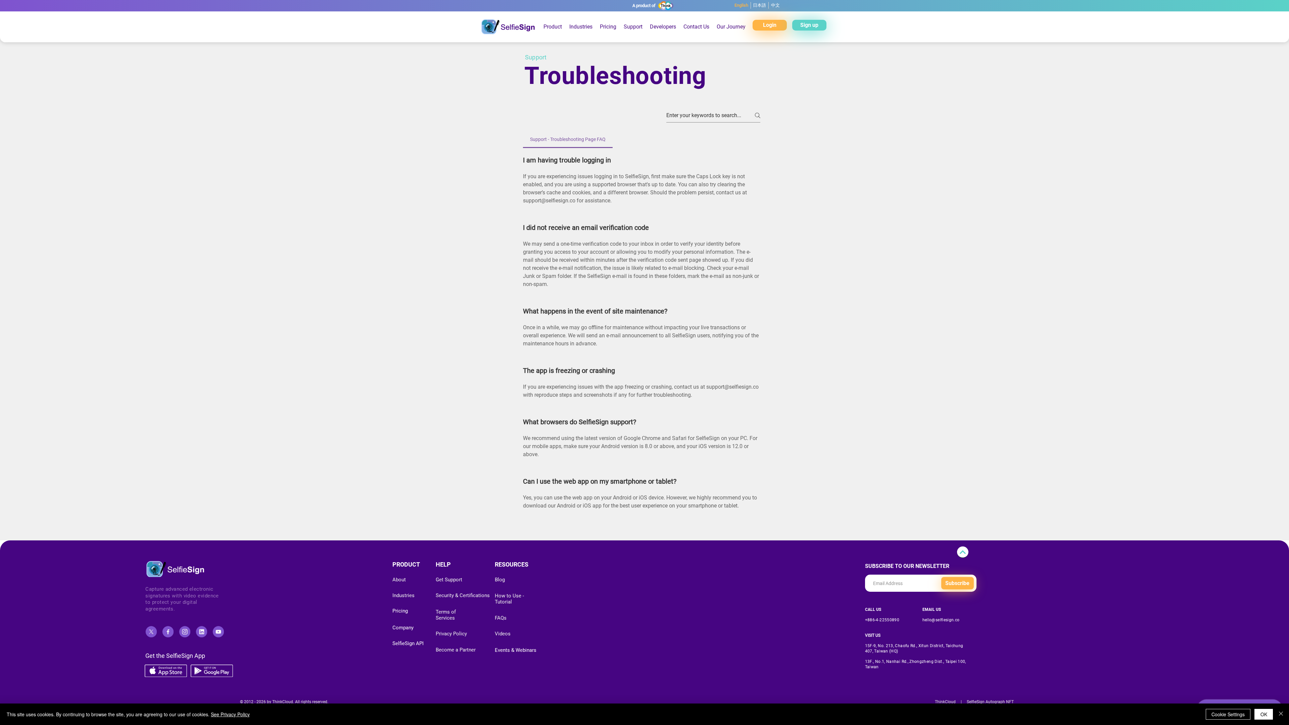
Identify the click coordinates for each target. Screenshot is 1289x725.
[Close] (1281, 714)
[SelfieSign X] (151, 631)
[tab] (568, 139)
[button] (608, 26)
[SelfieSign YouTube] (218, 631)
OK (1263, 714)
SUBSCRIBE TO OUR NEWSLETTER (907, 566)
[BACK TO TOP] (962, 552)
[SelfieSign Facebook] (168, 631)
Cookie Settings (1228, 714)
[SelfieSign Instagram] (184, 631)
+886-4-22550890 (882, 620)
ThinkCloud (945, 701)
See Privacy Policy (230, 714)
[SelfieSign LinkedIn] (201, 631)
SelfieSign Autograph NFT (990, 701)
